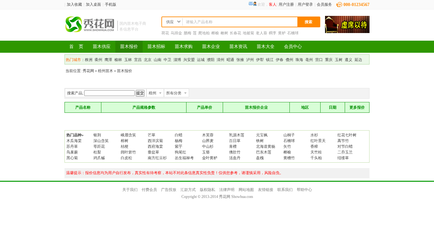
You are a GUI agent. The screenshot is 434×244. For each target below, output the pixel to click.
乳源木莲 (236, 135)
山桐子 (289, 135)
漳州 (220, 60)
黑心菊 (72, 158)
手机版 (110, 4)
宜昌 (138, 60)
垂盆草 (153, 152)
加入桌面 (93, 4)
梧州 (152, 93)
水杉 (314, 135)
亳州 (309, 60)
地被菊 (248, 33)
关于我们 (130, 189)
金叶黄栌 (209, 158)
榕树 (124, 141)
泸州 (250, 60)
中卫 (167, 60)
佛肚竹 (235, 152)
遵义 (348, 60)
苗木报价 (129, 46)
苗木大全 (266, 46)
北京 (148, 60)
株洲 (88, 60)
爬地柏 (204, 33)
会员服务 (324, 4)
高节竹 (343, 141)
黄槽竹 (289, 158)
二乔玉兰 (345, 152)
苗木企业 (211, 46)
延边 (358, 60)
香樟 (314, 146)
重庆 (329, 60)
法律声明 (226, 189)
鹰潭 (108, 60)
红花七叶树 (346, 135)
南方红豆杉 (157, 158)
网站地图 (246, 189)
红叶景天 (318, 141)
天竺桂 (316, 152)
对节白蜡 (345, 146)
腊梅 (187, 33)
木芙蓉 (208, 135)
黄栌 (282, 33)
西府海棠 (155, 146)
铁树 (260, 141)
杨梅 (178, 141)
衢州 (98, 60)
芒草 (151, 135)
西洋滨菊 (155, 141)
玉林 (128, 60)
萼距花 (99, 146)
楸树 (224, 33)
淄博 (177, 60)
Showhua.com (242, 196)
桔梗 (124, 146)
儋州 (289, 60)
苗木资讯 (238, 46)
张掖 (240, 60)
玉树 (338, 60)
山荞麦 (208, 141)
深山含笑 (101, 141)
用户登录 (305, 4)
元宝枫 (262, 135)
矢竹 (287, 146)
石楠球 (293, 33)
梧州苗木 (105, 71)
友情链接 (265, 189)
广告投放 (168, 189)
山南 (157, 60)
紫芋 (178, 146)
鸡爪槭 (99, 158)
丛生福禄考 (184, 158)
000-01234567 (356, 4)
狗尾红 (180, 152)
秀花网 (88, 71)
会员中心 (293, 46)
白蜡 (178, 135)
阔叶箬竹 (128, 152)
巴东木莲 (263, 152)
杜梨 (97, 152)
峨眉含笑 (128, 135)
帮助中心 (304, 189)
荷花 (165, 33)
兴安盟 (189, 60)
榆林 (118, 60)
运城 (201, 60)
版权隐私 (207, 189)
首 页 (76, 46)
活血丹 (235, 158)
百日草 (235, 141)
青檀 (233, 146)
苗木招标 (156, 46)
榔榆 (215, 33)
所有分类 (173, 93)
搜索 (308, 22)
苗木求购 (184, 46)
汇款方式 (188, 189)
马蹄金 (176, 33)
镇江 (270, 60)
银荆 (97, 135)
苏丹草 (72, 146)
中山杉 (208, 146)
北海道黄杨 (265, 146)
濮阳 (210, 60)
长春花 (235, 33)
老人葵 (261, 33)
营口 (319, 60)
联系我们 (285, 189)
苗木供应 (102, 46)
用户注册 (286, 4)
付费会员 (149, 189)
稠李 (272, 33)
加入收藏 (74, 4)
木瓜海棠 (74, 141)
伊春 (279, 60)
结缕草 (343, 158)
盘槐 (260, 158)
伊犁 (260, 60)
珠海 (299, 60)
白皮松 (126, 158)
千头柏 (316, 158)
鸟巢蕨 (72, 152)
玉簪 (206, 152)
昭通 (230, 60)
